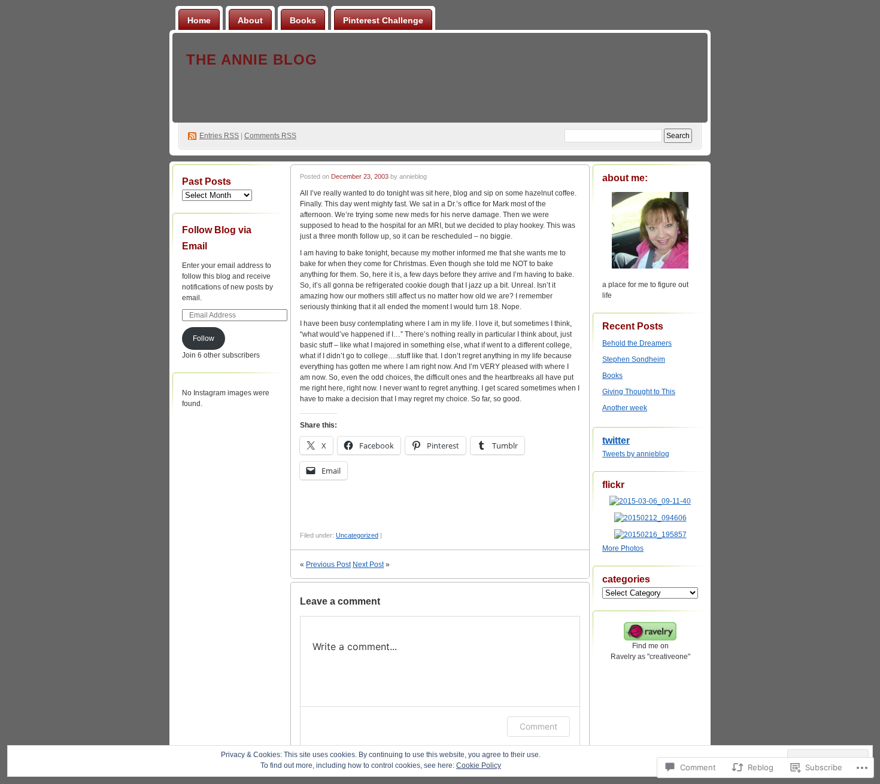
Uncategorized (357, 535)
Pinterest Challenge (383, 20)
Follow (203, 338)
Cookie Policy (478, 765)
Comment (538, 726)
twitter (616, 440)
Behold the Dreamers (637, 343)
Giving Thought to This (638, 392)
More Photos (623, 548)
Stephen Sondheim (633, 359)
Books (303, 20)
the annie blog (251, 59)
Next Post (368, 564)
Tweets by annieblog (635, 454)
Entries (219, 136)
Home (199, 20)
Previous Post (328, 564)
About (250, 20)
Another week (624, 408)
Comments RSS (270, 136)
